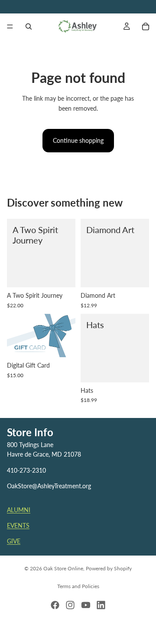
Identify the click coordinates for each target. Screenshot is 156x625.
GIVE (13, 541)
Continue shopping (78, 140)
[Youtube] (86, 605)
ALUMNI (18, 509)
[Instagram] (70, 605)
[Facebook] (55, 605)
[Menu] (10, 26)
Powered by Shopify (109, 568)
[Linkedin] (101, 605)
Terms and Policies (78, 586)
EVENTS (18, 525)
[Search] (28, 26)
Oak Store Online (63, 568)
